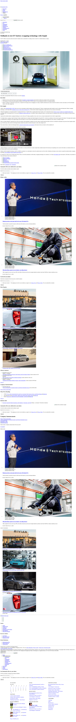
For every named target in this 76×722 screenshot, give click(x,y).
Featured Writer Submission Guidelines (17, 697)
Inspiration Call (51, 706)
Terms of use (41, 647)
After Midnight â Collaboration (34, 696)
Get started (2, 426)
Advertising (5, 635)
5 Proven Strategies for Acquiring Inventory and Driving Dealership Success (16, 387)
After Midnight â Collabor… (22, 707)
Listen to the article (5, 91)
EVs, (11, 164)
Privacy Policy (40, 172)
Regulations (5, 29)
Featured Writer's (51, 705)
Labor (4, 30)
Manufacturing (5, 26)
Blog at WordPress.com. (14, 718)
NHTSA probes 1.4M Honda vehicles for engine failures (13, 348)
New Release (50, 708)
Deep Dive (5, 8)
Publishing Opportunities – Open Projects (17, 699)
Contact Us (5, 627)
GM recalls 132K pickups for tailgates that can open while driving (14, 328)
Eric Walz (2, 42)
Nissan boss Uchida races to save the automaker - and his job (17, 396)
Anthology (50, 700)
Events (4, 10)
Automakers (5, 22)
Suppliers (4, 27)
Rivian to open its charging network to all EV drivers (12, 308)
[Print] (6, 160)
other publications (29, 647)
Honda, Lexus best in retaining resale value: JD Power (12, 591)
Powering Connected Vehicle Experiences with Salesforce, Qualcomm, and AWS (17, 402)
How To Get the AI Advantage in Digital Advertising (12, 377)
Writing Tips (50, 709)
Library (4, 9)
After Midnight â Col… (17, 709)
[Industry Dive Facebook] (3, 618)
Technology (5, 25)
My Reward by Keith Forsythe (53, 695)
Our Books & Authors (14, 698)
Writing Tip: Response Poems (53, 692)
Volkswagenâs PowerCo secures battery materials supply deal (13, 570)
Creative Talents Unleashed (15, 695)
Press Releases (5, 11)
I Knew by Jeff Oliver (52, 693)
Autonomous (5, 24)
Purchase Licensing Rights (7, 629)
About (4, 625)
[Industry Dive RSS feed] (3, 621)
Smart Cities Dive (6, 643)
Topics (4, 12)
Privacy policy (35, 647)
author (49, 701)
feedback (23, 95)
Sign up (1, 14)
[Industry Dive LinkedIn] (3, 617)
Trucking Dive (5, 644)
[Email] (6, 161)
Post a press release (7, 389)
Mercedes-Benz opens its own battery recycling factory (15, 270)
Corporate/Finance (6, 28)
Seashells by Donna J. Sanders (53, 696)
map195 (14, 707)
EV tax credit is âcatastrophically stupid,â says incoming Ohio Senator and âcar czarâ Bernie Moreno (24, 394)
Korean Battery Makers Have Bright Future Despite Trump (22, 395)
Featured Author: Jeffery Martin (34, 698)
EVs (3, 23)
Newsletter (4, 628)
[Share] (6, 158)
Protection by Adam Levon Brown (35, 695)
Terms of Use (33, 172)
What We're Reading (6, 631)
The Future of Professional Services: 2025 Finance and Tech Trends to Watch (16, 374)
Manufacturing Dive (6, 642)
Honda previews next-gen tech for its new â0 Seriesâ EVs (15, 221)
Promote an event (6, 637)
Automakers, (7, 164)
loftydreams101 (15, 703)
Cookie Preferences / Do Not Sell (6, 648)
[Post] (6, 157)
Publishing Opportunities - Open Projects (55, 691)
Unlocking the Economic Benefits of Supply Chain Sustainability (14, 380)
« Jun (11, 692)
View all (1, 382)
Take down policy (47, 647)
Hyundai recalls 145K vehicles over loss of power (11, 368)
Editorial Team (5, 626)
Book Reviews (51, 702)
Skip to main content (4, 0)
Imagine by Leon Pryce (33, 699)
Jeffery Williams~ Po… (17, 712)
